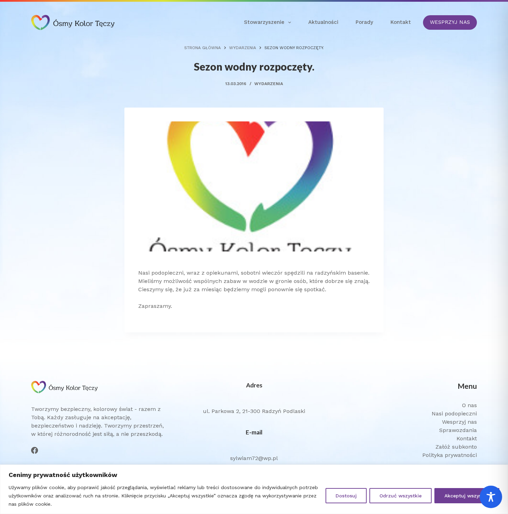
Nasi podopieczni (454, 413)
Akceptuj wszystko (466, 495)
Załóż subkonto (456, 446)
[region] (254, 489)
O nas (469, 405)
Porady (364, 22)
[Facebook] (34, 450)
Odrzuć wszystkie (400, 495)
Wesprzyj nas (459, 422)
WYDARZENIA (268, 83)
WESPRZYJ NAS (450, 22)
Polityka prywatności (449, 455)
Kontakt (401, 22)
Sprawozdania (458, 430)
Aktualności (323, 22)
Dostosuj (346, 495)
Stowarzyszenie (264, 22)
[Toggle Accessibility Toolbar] (491, 497)
